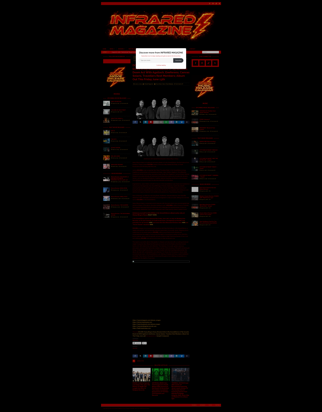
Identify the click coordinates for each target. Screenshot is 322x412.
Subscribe (178, 60)
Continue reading (161, 65)
